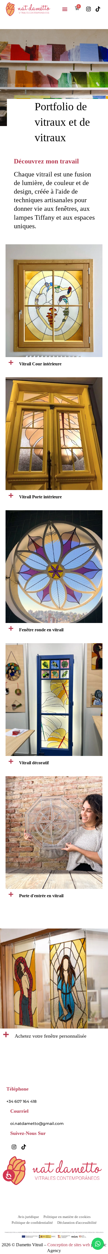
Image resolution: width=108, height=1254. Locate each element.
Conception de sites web (69, 1244)
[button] (65, 9)
